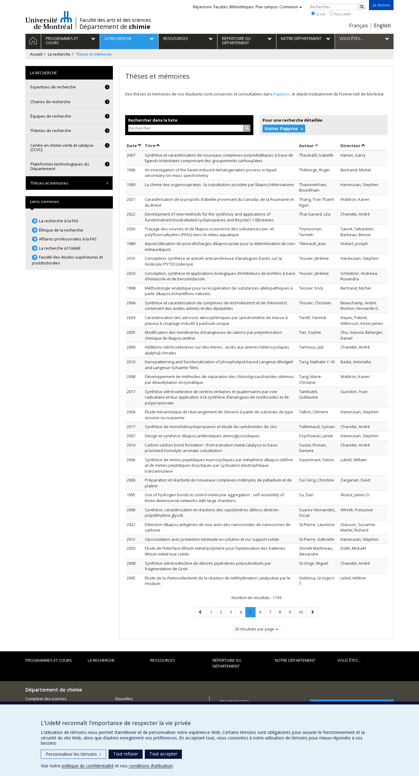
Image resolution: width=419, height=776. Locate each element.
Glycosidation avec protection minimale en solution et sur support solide (212, 539)
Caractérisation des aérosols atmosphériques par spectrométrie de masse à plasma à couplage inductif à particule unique (216, 320)
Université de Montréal (48, 20)
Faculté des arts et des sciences (115, 20)
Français (358, 25)
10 (302, 612)
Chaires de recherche (50, 101)
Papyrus (282, 94)
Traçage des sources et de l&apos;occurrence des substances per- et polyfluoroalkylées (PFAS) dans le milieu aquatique (209, 231)
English (382, 25)
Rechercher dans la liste (152, 120)
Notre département (295, 660)
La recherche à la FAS (59, 221)
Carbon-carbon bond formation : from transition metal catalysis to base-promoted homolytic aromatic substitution (211, 448)
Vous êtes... (349, 660)
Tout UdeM (342, 14)
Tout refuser (125, 754)
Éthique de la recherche (61, 230)
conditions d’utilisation (151, 766)
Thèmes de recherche (50, 130)
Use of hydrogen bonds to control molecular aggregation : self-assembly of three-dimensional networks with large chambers (214, 497)
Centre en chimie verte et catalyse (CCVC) (62, 147)
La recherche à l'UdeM (59, 248)
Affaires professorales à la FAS (68, 239)
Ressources (162, 660)
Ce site (320, 14)
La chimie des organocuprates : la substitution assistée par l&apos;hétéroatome (219, 184)
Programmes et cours (48, 660)
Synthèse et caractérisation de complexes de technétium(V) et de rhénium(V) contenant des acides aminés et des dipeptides (216, 305)
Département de (114, 27)
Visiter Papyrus (281, 128)
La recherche (59, 54)
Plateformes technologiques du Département (59, 166)
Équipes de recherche (50, 116)
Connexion (288, 7)
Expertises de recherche (53, 87)
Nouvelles (124, 698)
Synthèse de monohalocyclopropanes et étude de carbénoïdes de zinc (211, 426)
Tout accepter (163, 754)
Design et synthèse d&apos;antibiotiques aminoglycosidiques (202, 436)
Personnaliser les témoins (73, 754)
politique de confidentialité (88, 766)
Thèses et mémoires (49, 183)
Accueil (36, 54)
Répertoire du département (227, 663)
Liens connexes (44, 201)
